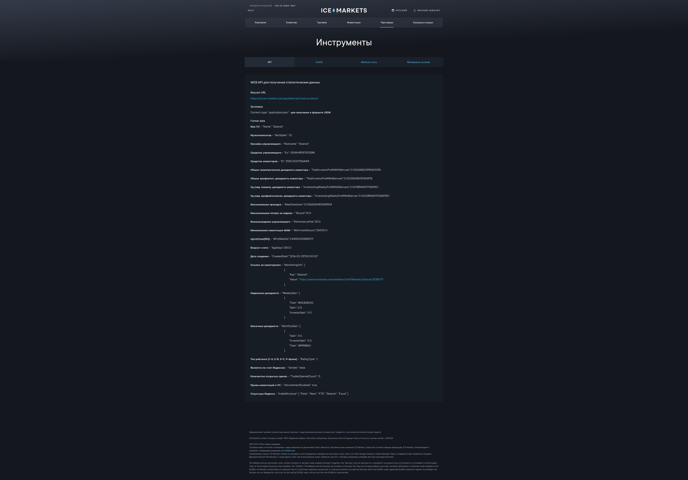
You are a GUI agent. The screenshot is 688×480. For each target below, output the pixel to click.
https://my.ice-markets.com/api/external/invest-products (284, 98)
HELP (251, 10)
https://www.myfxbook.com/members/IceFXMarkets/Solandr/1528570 (341, 279)
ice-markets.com (288, 451)
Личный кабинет (428, 10)
